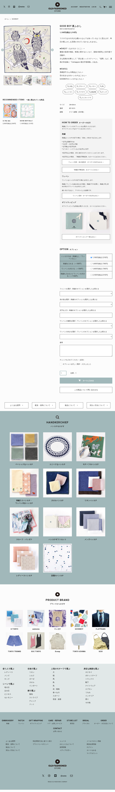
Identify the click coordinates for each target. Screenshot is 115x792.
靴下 (87, 682)
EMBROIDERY (7, 721)
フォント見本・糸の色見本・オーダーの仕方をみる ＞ (86, 162)
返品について (70, 405)
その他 (87, 703)
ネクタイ (88, 672)
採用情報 (63, 747)
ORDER (103, 721)
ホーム (7, 19)
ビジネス (7, 694)
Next (51, 49)
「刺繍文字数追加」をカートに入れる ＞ (86, 170)
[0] (104, 7)
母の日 (6, 687)
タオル (31, 682)
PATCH (21, 721)
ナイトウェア (90, 686)
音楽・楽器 (57, 699)
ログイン (90, 747)
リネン (31, 672)
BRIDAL (86, 721)
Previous (2, 49)
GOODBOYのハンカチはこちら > (72, 79)
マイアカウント (92, 753)
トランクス (89, 679)
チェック (32, 701)
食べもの (56, 692)
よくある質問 (15, 405)
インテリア (89, 696)
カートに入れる (88, 381)
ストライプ (33, 698)
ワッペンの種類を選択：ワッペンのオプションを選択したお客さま (83, 321)
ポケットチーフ (91, 676)
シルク (31, 676)
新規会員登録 (91, 744)
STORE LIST (72, 721)
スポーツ (56, 696)
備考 (61, 342)
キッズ (6, 679)
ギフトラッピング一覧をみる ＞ (86, 237)
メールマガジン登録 (94, 741)
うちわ (87, 692)
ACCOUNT (74, 7)
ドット (31, 704)
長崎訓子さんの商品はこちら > (71, 72)
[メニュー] (109, 7)
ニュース (63, 741)
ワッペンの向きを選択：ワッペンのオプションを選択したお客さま (83, 332)
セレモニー (8, 698)
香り (87, 699)
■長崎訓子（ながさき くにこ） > (72, 49)
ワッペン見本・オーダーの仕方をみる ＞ (86, 196)
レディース (8, 672)
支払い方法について (97, 405)
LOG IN (94, 7)
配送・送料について (43, 405)
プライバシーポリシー (41, 744)
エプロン (88, 689)
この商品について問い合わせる (86, 390)
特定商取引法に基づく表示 (42, 741)
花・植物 (56, 689)
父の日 (6, 691)
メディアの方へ (65, 750)
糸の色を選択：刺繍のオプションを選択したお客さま (78, 299)
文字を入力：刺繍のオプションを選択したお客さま (78, 310)
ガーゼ (31, 679)
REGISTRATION (85, 7)
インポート (33, 686)
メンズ (6, 676)
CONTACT (57, 729)
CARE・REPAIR (55, 721)
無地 (31, 694)
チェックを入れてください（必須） (72, 360)
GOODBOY (15, 19)
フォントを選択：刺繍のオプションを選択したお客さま (79, 289)
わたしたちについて (67, 744)
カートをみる (91, 750)
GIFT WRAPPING (36, 721)
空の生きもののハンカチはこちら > (73, 76)
